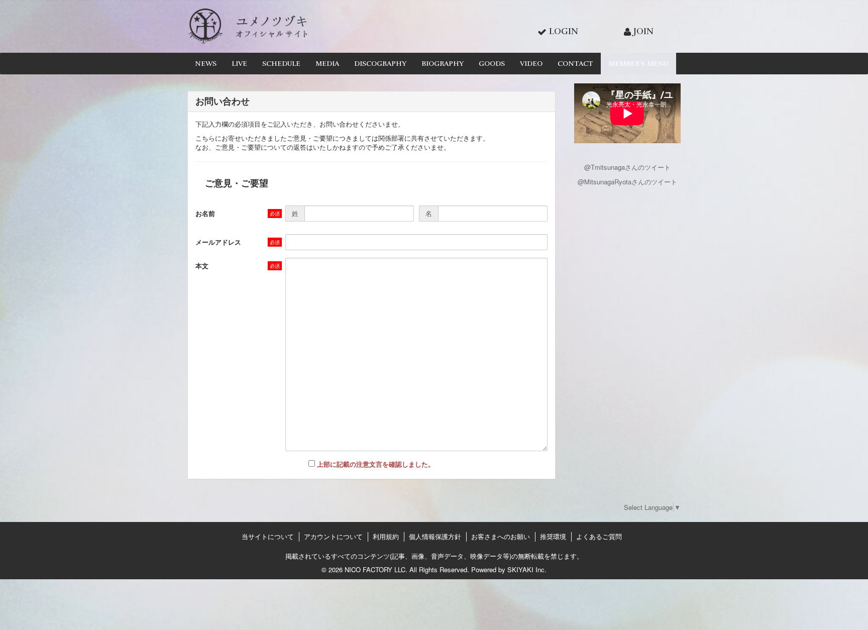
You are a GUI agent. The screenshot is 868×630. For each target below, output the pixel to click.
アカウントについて (333, 536)
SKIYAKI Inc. (527, 569)
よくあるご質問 (599, 536)
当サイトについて (268, 536)
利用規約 (386, 536)
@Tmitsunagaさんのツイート (627, 167)
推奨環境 (553, 536)
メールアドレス (218, 242)
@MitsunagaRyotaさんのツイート (627, 181)
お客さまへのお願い (500, 536)
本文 (201, 265)
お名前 (205, 213)
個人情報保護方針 (435, 536)
